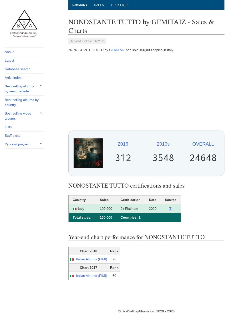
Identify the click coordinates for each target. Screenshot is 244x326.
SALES (99, 5)
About (9, 52)
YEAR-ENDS (119, 5)
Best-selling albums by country (22, 102)
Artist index (13, 77)
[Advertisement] (146, 91)
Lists (8, 127)
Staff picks (12, 135)
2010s (163, 144)
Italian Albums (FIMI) (91, 259)
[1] (171, 208)
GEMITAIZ (117, 50)
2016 (123, 144)
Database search (17, 69)
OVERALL (203, 144)
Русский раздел (17, 144)
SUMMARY (79, 5)
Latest (9, 60)
